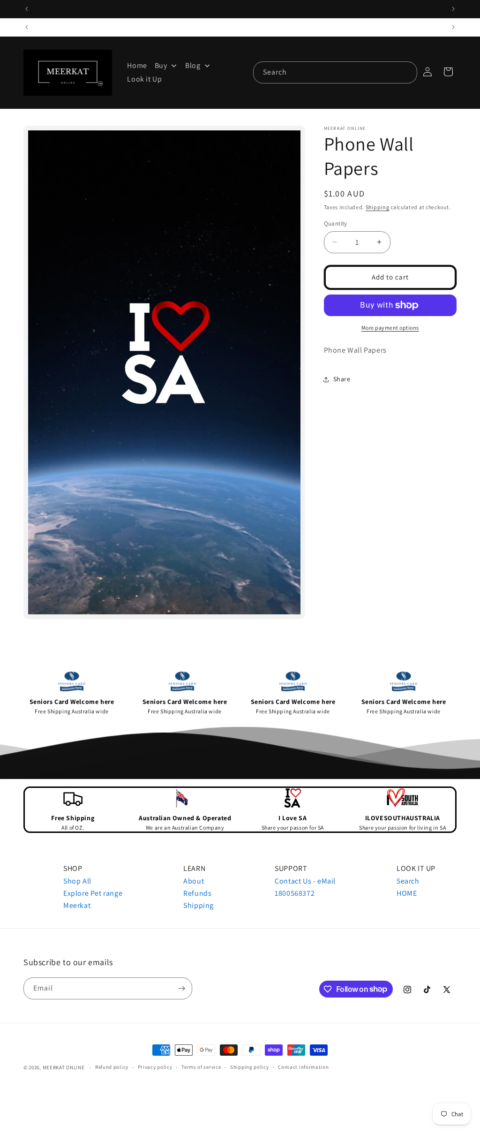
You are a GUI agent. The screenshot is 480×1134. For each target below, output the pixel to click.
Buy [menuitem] (161, 65)
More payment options (390, 327)
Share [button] (342, 379)
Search (408, 881)
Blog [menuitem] (192, 65)
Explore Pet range (92, 893)
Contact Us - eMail (305, 881)
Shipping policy (249, 1067)
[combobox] (335, 72)
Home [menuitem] (137, 65)
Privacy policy (155, 1067)
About (193, 881)
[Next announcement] (453, 9)
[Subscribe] (181, 988)
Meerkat (76, 905)
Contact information (303, 1067)
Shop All (77, 881)
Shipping (378, 207)
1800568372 (295, 893)
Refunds (197, 893)
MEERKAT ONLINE (64, 1067)
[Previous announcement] (26, 9)
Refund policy (111, 1067)
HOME (407, 893)
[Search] (406, 72)
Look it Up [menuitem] (144, 79)
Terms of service (201, 1067)
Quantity (335, 223)
